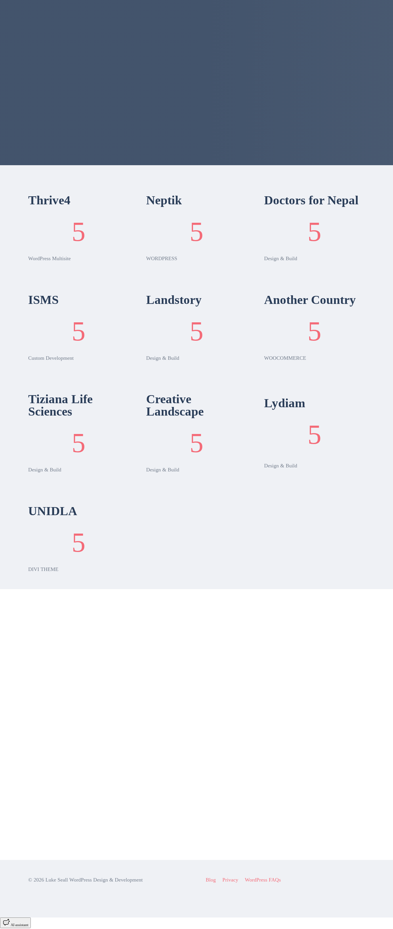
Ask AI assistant (52, 838)
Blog (211, 880)
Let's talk (365, 14)
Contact (259, 15)
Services (195, 15)
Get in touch (48, 753)
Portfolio (160, 15)
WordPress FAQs (263, 880)
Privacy (230, 880)
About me (45, 692)
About (228, 15)
